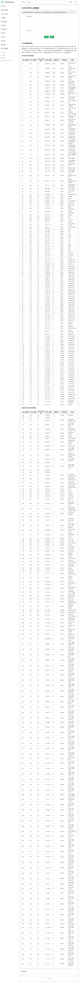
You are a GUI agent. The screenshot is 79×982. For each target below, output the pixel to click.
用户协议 (3, 55)
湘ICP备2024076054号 (6, 60)
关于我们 (3, 52)
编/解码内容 (29, 16)
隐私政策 (3, 58)
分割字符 (29, 30)
